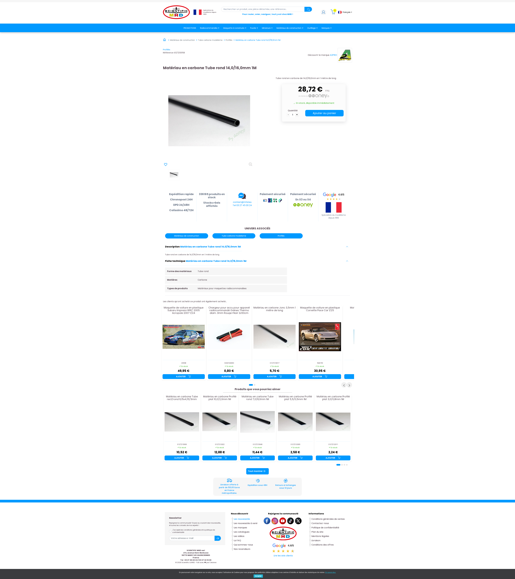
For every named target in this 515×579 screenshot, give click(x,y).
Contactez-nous (320, 523)
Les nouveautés (242, 519)
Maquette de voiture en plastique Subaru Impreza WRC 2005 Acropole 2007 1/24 (183, 310)
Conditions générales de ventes (328, 519)
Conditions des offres (322, 544)
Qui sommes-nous (243, 544)
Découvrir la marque (318, 55)
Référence (168, 52)
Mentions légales (320, 536)
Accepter (258, 576)
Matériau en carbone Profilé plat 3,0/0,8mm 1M (333, 398)
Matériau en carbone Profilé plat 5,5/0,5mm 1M (295, 398)
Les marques (240, 527)
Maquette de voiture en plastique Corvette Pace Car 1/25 (320, 309)
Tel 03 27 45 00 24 (242, 205)
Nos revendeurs (242, 549)
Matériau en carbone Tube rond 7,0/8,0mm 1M (257, 398)
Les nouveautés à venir (246, 523)
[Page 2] (254, 385)
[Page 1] (251, 385)
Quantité (292, 110)
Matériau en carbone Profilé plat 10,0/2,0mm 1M (219, 398)
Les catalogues (241, 531)
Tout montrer (255, 471)
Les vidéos (239, 536)
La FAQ (237, 540)
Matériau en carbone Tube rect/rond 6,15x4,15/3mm (182, 398)
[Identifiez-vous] (323, 12)
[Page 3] (344, 465)
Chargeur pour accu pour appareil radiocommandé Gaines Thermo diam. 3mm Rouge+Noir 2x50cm (229, 310)
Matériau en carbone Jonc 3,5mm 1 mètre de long (274, 309)
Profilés (166, 49)
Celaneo (212, 562)
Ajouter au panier (324, 113)
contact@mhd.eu (242, 202)
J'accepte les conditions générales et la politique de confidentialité (193, 531)
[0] (333, 12)
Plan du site (317, 531)
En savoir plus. (330, 572)
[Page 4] (347, 465)
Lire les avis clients (283, 555)
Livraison (315, 540)
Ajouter (181, 376)
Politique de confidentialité (325, 527)
